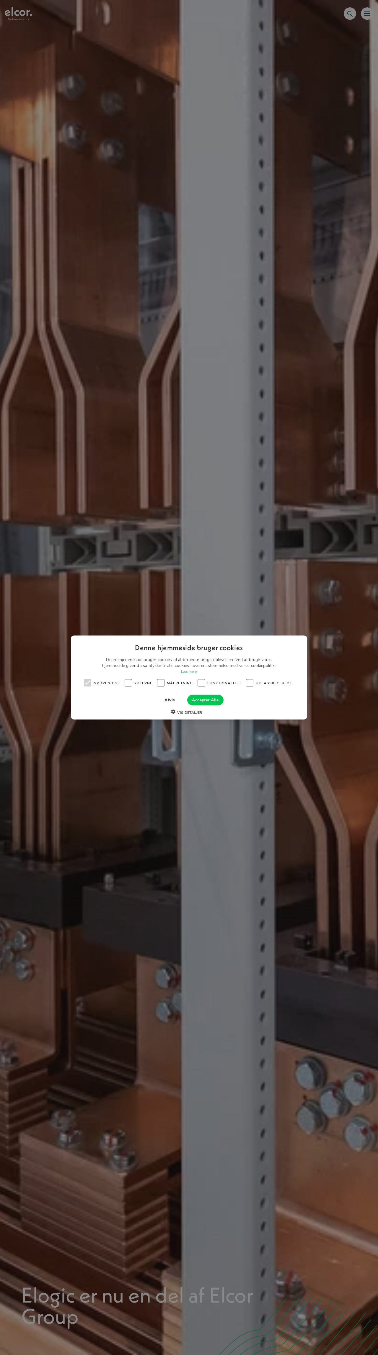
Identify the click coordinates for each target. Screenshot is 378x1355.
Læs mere (189, 671)
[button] (189, 712)
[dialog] (189, 678)
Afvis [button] (169, 700)
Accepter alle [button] (205, 700)
